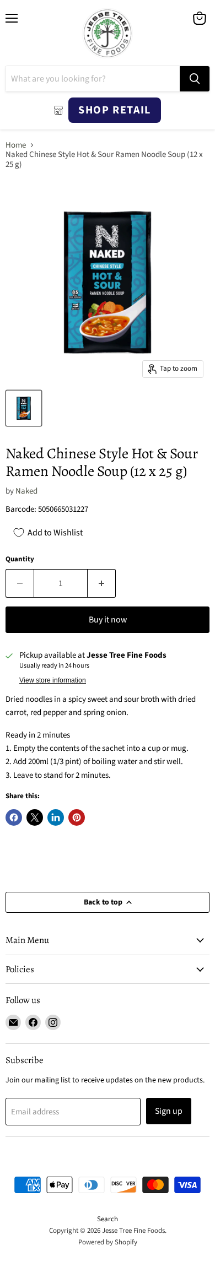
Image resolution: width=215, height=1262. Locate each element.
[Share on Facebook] (14, 817)
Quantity (20, 559)
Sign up (168, 1111)
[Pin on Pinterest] (76, 817)
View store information (52, 680)
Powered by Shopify (107, 1242)
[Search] (194, 78)
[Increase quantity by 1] (102, 583)
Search (107, 1219)
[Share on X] (34, 817)
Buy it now (108, 620)
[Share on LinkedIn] (55, 817)
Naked (26, 491)
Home (16, 145)
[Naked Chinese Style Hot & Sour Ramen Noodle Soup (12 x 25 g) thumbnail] (23, 408)
